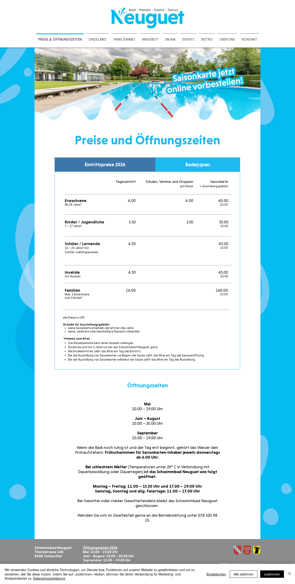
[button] (227, 37)
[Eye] (204, 80)
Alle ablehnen (244, 574)
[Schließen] (289, 574)
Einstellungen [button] (216, 574)
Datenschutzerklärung (49, 578)
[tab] (105, 164)
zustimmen (272, 574)
